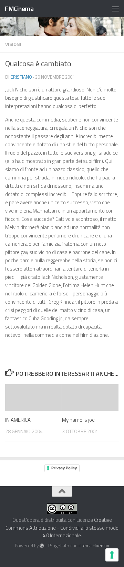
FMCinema (18, 8)
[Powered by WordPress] (42, 546)
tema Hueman (95, 545)
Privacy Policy (64, 468)
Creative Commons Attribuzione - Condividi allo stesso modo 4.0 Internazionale (62, 527)
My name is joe (78, 420)
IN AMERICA (18, 420)
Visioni (13, 44)
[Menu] (115, 8)
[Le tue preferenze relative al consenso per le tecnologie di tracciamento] (111, 554)
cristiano (21, 77)
